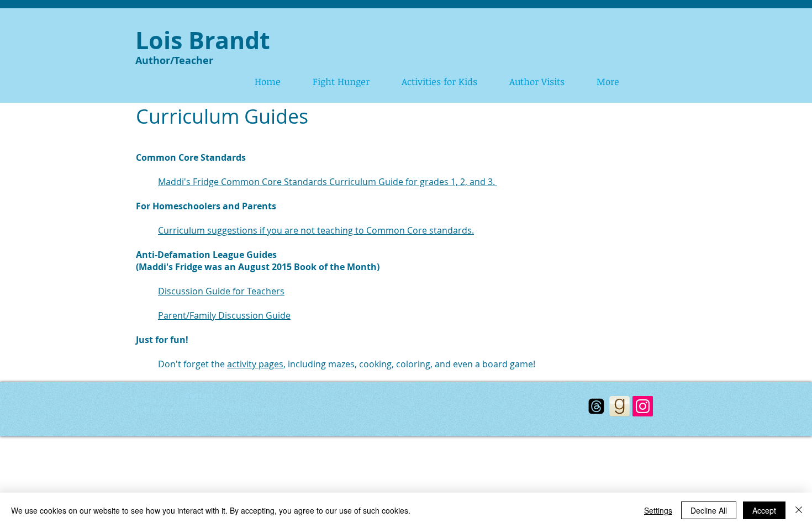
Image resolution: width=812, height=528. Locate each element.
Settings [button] (658, 510)
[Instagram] (642, 406)
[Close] (798, 510)
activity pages (255, 364)
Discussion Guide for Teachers (221, 291)
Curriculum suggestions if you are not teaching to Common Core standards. (316, 230)
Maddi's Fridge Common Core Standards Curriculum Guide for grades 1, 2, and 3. (327, 182)
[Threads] (596, 406)
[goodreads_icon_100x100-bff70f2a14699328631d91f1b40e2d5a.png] (619, 406)
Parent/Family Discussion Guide (224, 315)
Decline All (708, 510)
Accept (764, 510)
